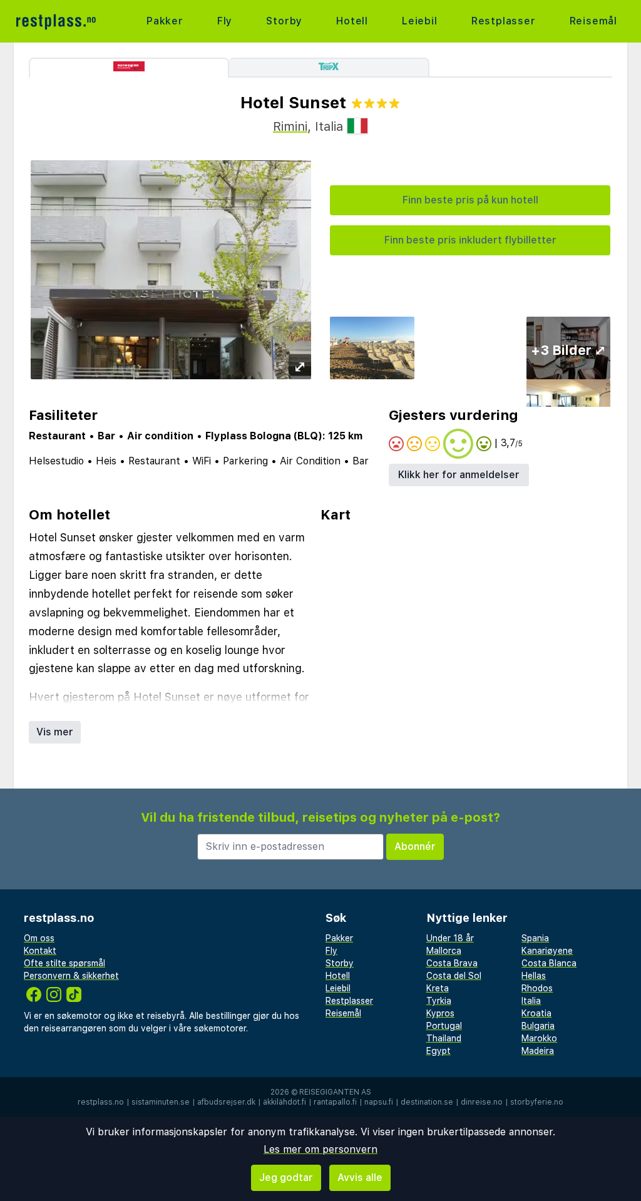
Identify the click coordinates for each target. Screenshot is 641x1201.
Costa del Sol (453, 976)
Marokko (539, 1038)
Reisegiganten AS (335, 1092)
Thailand (443, 1038)
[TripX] (329, 68)
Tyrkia (438, 1001)
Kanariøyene (547, 951)
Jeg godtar (286, 1177)
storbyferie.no (536, 1102)
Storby (284, 21)
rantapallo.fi (335, 1102)
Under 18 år (450, 938)
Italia (531, 1001)
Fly (224, 21)
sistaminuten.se (160, 1102)
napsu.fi (378, 1102)
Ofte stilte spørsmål (64, 963)
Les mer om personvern (320, 1149)
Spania (535, 938)
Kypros (440, 1013)
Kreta (437, 988)
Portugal (444, 1026)
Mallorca (443, 951)
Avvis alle (359, 1177)
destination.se (427, 1102)
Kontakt (40, 951)
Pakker (164, 21)
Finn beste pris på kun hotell (470, 200)
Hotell (352, 21)
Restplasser (503, 21)
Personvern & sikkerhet (71, 976)
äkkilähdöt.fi (284, 1102)
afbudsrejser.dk (226, 1102)
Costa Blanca (549, 963)
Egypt (438, 1051)
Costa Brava (452, 963)
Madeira (537, 1051)
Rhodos (537, 988)
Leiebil (420, 21)
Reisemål (593, 21)
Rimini (290, 126)
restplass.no (101, 1102)
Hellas (533, 976)
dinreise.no (482, 1102)
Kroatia (536, 1013)
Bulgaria (538, 1026)
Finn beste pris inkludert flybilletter (470, 240)
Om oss (39, 938)
